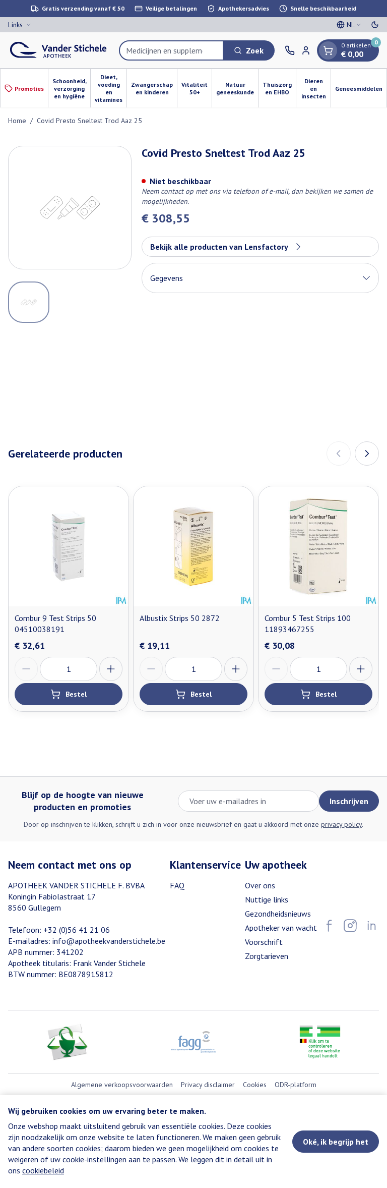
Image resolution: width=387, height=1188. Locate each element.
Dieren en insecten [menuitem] (316, 88)
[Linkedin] (371, 925)
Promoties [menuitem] (29, 88)
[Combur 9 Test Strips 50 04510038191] (68, 546)
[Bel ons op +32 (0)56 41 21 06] (290, 50)
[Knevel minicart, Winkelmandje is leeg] (328, 50)
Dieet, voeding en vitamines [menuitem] (110, 88)
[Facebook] (329, 925)
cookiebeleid (43, 1170)
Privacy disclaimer (208, 1084)
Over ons (260, 885)
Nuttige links (266, 899)
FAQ (177, 885)
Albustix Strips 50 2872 (180, 618)
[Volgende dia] (367, 453)
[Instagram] (350, 925)
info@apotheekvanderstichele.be (108, 941)
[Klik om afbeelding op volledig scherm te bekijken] (70, 207)
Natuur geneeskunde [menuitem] (237, 88)
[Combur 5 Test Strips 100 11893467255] (318, 546)
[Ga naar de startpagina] (58, 50)
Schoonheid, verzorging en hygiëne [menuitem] (71, 88)
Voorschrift (264, 942)
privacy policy (341, 824)
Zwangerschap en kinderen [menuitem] (154, 88)
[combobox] (171, 50)
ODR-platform (295, 1084)
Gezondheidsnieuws (278, 914)
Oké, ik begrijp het (335, 1142)
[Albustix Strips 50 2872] (193, 546)
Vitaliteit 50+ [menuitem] (196, 88)
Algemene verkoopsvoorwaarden (122, 1084)
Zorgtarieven (266, 956)
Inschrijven (349, 801)
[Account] (306, 50)
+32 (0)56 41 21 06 (76, 930)
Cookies (255, 1084)
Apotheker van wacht (281, 928)
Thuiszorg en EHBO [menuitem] (279, 88)
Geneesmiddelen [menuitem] (360, 90)
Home (17, 120)
